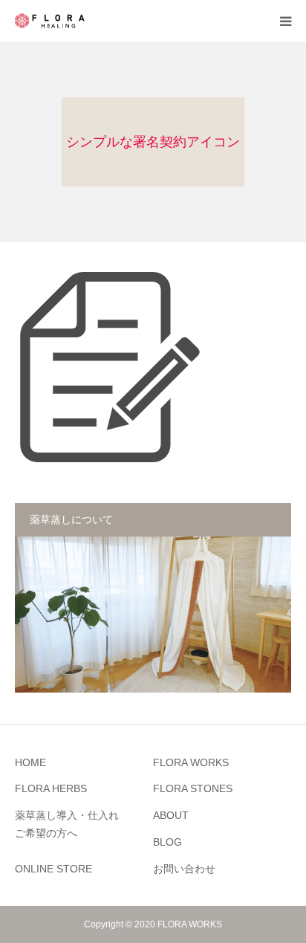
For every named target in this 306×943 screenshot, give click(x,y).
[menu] (285, 21)
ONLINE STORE (53, 869)
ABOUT (171, 815)
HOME (30, 762)
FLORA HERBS (51, 788)
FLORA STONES (192, 788)
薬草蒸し (67, 824)
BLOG (167, 842)
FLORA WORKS (191, 762)
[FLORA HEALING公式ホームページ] (50, 20)
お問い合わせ (184, 869)
